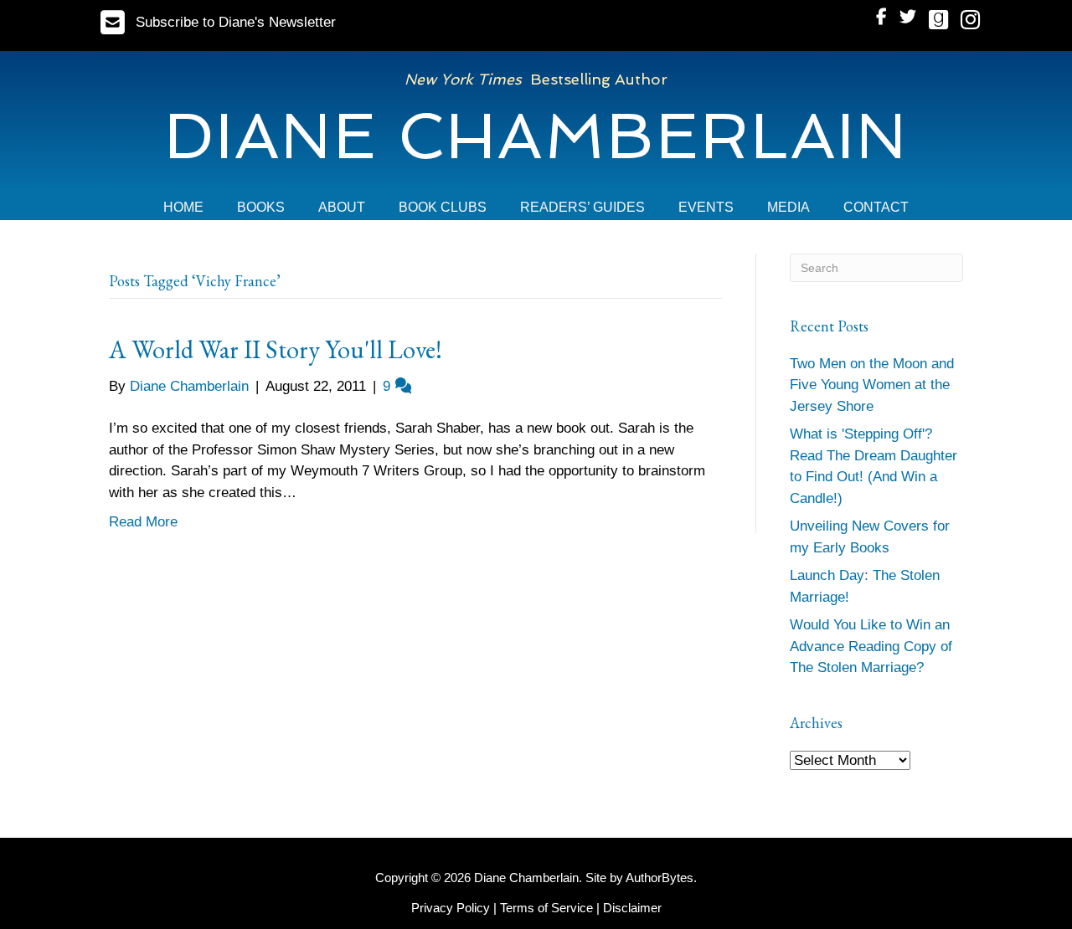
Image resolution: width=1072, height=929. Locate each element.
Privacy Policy (450, 908)
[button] (218, 22)
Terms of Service (546, 908)
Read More (143, 522)
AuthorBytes (659, 877)
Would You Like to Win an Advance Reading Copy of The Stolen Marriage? (871, 646)
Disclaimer (632, 908)
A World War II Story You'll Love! (275, 349)
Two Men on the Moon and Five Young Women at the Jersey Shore (872, 385)
